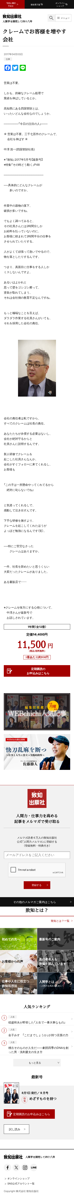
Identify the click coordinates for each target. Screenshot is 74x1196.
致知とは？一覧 (60, 920)
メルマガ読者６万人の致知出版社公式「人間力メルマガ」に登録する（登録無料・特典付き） (37, 841)
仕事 (8, 59)
